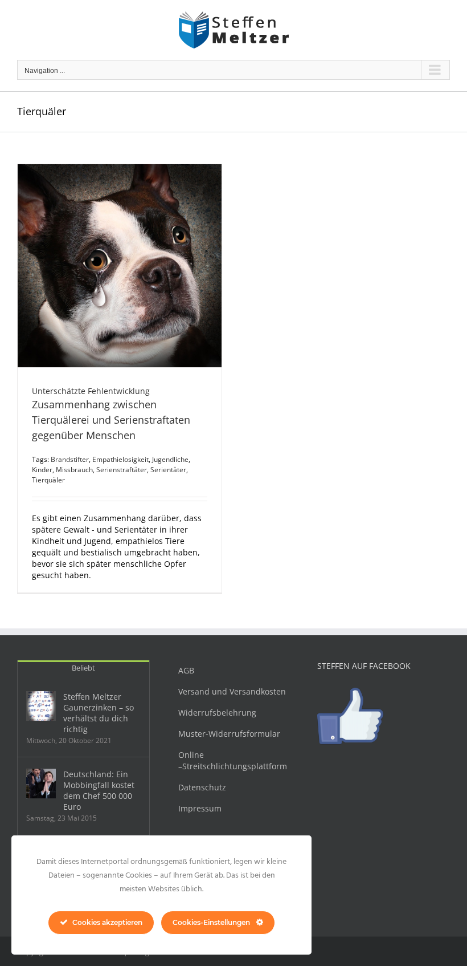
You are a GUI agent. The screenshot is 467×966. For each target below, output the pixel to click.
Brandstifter (70, 459)
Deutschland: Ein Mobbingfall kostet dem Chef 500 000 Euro (98, 790)
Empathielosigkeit (120, 459)
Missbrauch (74, 469)
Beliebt (83, 668)
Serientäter (168, 469)
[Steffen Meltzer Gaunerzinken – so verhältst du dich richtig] (41, 706)
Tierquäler (48, 480)
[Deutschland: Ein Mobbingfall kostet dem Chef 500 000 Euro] (41, 783)
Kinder (42, 469)
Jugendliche (170, 459)
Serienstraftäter (121, 469)
